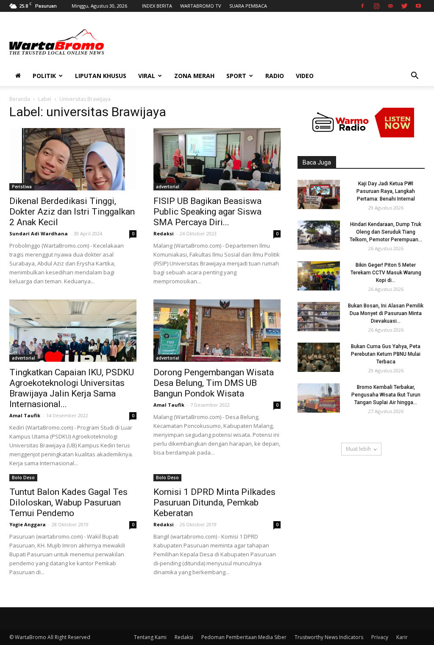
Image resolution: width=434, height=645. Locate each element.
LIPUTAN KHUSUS (100, 76)
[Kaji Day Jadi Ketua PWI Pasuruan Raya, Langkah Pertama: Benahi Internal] (319, 194)
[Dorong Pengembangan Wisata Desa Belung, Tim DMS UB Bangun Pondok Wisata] (217, 330)
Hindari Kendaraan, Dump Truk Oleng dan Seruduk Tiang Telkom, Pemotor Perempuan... (386, 232)
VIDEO (305, 76)
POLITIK (44, 76)
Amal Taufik (24, 415)
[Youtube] (418, 6)
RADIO (274, 76)
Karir (402, 637)
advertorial (167, 187)
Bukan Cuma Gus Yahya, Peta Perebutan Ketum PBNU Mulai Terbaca (385, 354)
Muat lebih (358, 448)
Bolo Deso (23, 477)
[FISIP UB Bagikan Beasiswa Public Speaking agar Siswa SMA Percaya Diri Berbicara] (217, 159)
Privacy (379, 637)
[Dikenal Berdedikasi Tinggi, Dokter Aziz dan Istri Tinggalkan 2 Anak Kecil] (72, 159)
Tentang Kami (150, 637)
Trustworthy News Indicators (329, 637)
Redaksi (163, 233)
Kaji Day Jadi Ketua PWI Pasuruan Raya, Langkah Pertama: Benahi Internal (385, 191)
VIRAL (146, 76)
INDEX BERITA (157, 6)
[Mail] (390, 6)
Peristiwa (22, 187)
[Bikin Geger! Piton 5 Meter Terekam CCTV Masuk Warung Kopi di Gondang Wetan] (319, 275)
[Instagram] (376, 6)
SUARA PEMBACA (248, 6)
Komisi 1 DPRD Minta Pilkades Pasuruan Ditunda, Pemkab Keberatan (214, 502)
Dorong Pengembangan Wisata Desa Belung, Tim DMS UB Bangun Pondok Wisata (213, 383)
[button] (414, 77)
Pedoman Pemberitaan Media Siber (244, 637)
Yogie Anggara (27, 524)
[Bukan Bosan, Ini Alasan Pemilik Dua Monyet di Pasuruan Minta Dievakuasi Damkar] (319, 316)
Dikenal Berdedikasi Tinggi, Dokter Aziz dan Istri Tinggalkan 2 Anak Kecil (72, 211)
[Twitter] (404, 6)
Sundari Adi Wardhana (38, 233)
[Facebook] (362, 6)
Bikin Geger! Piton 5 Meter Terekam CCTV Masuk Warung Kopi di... (386, 272)
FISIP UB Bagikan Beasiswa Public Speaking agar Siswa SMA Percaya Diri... (207, 211)
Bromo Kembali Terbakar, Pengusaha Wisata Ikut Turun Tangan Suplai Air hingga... (385, 394)
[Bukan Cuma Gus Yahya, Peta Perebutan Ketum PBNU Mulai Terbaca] (319, 357)
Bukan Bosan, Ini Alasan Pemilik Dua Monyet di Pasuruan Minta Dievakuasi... (385, 313)
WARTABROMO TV (200, 6)
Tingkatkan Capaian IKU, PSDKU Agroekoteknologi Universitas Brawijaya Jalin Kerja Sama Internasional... (71, 388)
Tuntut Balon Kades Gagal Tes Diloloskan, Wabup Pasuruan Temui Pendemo (68, 502)
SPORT (236, 76)
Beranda (19, 99)
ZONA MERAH (194, 76)
